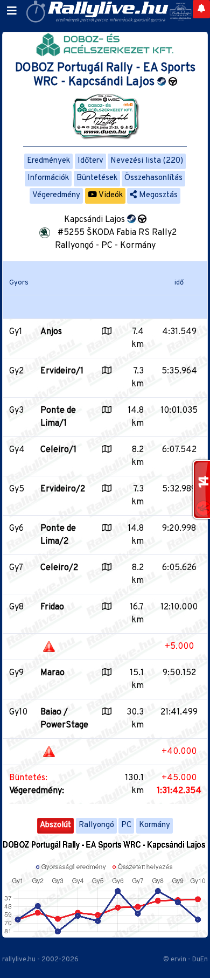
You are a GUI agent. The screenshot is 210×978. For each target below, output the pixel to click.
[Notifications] (201, 9)
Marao (52, 673)
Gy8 (16, 607)
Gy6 (16, 528)
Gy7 (16, 568)
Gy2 (16, 371)
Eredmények (48, 161)
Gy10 (18, 712)
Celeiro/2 (59, 568)
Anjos (51, 332)
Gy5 (16, 489)
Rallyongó (96, 825)
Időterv (90, 161)
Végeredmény (56, 195)
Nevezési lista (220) (146, 161)
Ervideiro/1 (61, 371)
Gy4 (17, 450)
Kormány (154, 825)
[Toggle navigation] (12, 11)
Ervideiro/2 (62, 489)
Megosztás (157, 195)
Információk (48, 178)
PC (126, 825)
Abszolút (55, 825)
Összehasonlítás (153, 178)
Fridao (52, 607)
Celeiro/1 (58, 450)
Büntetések (96, 178)
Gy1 (15, 332)
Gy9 (16, 673)
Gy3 (16, 410)
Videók (110, 195)
